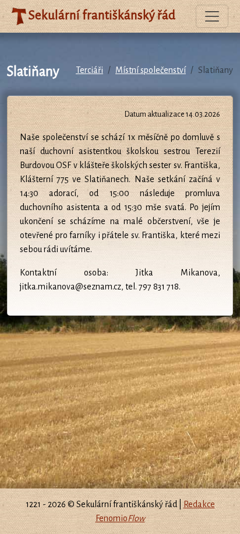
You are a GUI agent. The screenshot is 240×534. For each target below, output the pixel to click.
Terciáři (89, 70)
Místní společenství (150, 70)
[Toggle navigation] (212, 16)
